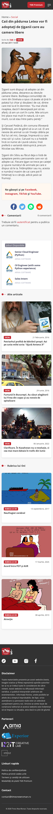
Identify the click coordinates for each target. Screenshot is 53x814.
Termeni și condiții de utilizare (15, 777)
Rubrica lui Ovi (11, 508)
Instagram (11, 193)
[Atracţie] (26, 604)
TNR (11, 39)
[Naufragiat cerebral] (26, 498)
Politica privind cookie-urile (14, 774)
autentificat (23, 222)
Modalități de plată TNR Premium (17, 781)
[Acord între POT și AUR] (26, 551)
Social (14, 17)
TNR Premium (36, 5)
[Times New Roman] (7, 4)
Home (5, 17)
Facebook (31, 189)
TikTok (23, 193)
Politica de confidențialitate (14, 770)
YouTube (35, 193)
